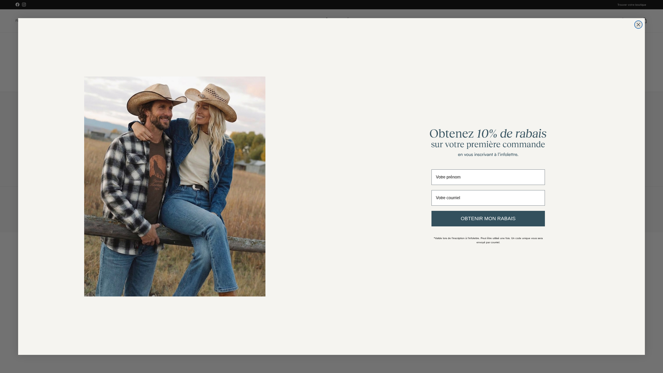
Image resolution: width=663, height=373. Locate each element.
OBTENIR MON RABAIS (488, 218)
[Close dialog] (638, 24)
